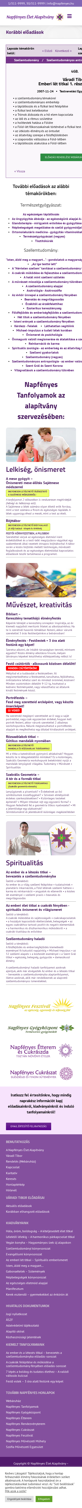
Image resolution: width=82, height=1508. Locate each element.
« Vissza (19, 171)
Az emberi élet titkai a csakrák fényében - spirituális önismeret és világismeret (37, 907)
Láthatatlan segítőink (59, 326)
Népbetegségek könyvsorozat (26, 1277)
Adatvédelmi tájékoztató (22, 1325)
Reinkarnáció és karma (44, 343)
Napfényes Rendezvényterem (25, 1424)
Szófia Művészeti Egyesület (24, 1447)
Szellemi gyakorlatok (44, 352)
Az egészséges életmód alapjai (27, 1283)
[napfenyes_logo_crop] (35, 14)
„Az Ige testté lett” (44, 264)
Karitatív (11, 1173)
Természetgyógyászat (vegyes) (44, 236)
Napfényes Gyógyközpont (23, 1412)
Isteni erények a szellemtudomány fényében (44, 321)
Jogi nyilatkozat (16, 1314)
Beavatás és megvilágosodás (44, 299)
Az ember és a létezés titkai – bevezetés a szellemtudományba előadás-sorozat (34, 1354)
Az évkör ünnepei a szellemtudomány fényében (44, 295)
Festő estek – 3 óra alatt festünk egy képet (34, 1381)
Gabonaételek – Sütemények (25, 1271)
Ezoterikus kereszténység (44, 308)
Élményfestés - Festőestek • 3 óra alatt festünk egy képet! (35, 642)
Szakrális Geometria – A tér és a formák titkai (23, 776)
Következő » (63, 51)
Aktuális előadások (19, 1206)
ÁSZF (9, 1320)
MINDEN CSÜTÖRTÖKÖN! (22, 668)
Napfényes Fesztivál (19, 1435)
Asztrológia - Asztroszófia (44, 290)
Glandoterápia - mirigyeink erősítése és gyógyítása (47, 223)
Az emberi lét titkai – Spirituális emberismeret (37, 1260)
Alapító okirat (15, 1331)
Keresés (11, 1179)
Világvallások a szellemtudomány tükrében (44, 370)
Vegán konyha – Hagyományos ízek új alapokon (38, 1242)
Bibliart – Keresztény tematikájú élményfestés (33, 616)
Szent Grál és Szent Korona (44, 366)
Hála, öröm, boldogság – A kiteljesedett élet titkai (39, 1231)
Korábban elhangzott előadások (28, 1211)
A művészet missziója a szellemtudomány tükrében (47, 282)
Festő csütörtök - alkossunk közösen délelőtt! (41, 663)
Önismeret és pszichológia (44, 335)
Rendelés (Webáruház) (21, 1161)
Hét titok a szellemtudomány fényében (44, 317)
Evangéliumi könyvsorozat (24, 1254)
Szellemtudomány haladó (25, 939)
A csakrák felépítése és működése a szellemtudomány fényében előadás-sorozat (36, 1364)
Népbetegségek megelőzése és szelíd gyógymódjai (47, 227)
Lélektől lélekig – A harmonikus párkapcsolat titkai (40, 1237)
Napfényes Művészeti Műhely (26, 1441)
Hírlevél (11, 1190)
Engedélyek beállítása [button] (19, 1499)
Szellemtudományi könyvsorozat (28, 1248)
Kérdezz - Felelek (25, 326)
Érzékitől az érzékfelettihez (44, 304)
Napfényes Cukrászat (20, 1430)
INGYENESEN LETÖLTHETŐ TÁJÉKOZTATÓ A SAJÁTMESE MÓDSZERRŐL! (27, 493)
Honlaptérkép (15, 1184)
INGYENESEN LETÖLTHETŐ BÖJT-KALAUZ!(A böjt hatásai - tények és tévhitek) (28, 527)
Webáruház (13, 1401)
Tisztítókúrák (44, 241)
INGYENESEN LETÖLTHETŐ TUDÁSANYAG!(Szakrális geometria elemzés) (28, 785)
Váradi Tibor (14, 1156)
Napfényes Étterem (19, 1418)
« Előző (47, 51)
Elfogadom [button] (44, 1499)
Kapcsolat (13, 1167)
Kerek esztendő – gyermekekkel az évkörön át (37, 1294)
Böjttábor (13, 520)
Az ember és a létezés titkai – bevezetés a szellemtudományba (31, 874)
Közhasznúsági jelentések (23, 1337)
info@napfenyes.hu (60, 3)
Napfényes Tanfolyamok (22, 1407)
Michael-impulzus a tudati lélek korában (44, 330)
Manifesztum (14, 1289)
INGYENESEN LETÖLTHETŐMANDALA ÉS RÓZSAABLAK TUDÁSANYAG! (29, 747)
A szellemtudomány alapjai (44, 286)
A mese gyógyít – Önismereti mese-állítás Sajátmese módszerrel (32, 482)
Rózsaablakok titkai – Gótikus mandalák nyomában (28, 738)
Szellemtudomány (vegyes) (44, 357)
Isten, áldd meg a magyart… (25, 1266)
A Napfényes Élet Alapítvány (25, 1150)
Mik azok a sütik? (15, 1491)
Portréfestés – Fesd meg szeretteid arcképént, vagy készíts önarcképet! (39, 701)
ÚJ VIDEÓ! (14, 710)
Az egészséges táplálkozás (41, 214)
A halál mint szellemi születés (44, 277)
